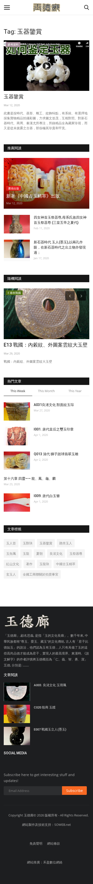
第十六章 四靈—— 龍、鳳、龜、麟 (30, 478)
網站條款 (53, 843)
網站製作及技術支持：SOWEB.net (46, 824)
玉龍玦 (44, 564)
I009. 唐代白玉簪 (47, 496)
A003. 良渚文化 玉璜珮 (50, 685)
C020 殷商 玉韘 (45, 707)
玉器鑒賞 (14, 97)
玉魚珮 (11, 553)
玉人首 (11, 543)
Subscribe (74, 790)
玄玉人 (11, 574)
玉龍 (26, 553)
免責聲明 (36, 843)
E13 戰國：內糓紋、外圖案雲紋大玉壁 (46, 345)
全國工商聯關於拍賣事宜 (40, 574)
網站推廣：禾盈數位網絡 (44, 862)
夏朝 (39, 553)
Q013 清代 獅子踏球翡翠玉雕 (56, 454)
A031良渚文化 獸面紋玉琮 (54, 405)
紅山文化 (12, 564)
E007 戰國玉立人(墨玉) (50, 729)
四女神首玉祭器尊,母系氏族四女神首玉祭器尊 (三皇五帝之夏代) (60, 220)
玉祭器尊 (75, 553)
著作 (29, 564)
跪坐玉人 (65, 543)
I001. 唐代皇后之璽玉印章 (54, 429)
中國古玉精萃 (65, 564)
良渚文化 (56, 553)
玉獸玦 (27, 543)
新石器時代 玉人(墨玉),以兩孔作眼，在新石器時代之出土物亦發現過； (60, 247)
